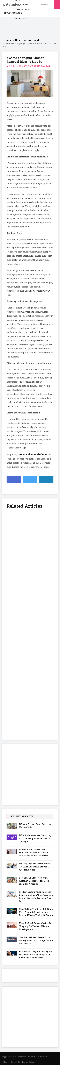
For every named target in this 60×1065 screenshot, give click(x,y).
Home (5, 1062)
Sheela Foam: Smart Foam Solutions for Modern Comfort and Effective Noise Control (34, 852)
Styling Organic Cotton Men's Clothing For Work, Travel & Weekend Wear (34, 866)
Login (18, 13)
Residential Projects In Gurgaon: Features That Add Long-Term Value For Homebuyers (36, 954)
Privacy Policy (28, 1062)
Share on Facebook (14, 479)
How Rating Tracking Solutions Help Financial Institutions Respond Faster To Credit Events (36, 912)
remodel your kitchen (33, 454)
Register (20, 18)
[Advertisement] (30, 27)
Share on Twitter (30, 479)
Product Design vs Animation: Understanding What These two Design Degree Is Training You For (36, 896)
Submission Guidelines (22, 5)
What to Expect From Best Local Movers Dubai (35, 826)
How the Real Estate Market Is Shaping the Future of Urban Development (35, 926)
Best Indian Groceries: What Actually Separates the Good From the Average (34, 880)
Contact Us (15, 1062)
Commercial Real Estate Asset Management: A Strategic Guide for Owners (36, 940)
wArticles (6, 4)
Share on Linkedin (46, 479)
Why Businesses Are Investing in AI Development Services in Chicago (35, 838)
